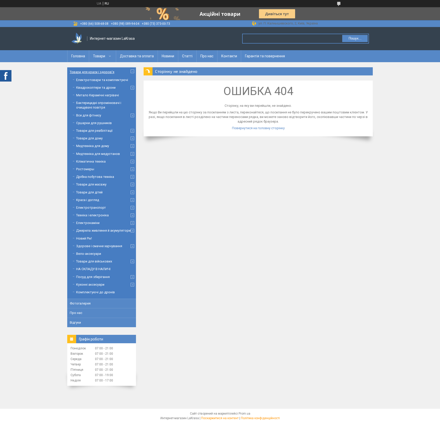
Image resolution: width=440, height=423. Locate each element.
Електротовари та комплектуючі (102, 80)
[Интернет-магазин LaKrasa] (77, 38)
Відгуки (75, 322)
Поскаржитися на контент (220, 418)
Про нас (206, 56)
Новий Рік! (84, 238)
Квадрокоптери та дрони (96, 87)
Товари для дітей (89, 192)
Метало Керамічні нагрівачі (97, 95)
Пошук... (355, 38)
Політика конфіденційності (260, 418)
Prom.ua (244, 413)
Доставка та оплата (137, 56)
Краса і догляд (87, 200)
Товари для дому (89, 138)
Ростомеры (85, 169)
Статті (187, 56)
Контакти (229, 56)
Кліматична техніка (91, 161)
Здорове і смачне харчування (99, 246)
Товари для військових (94, 261)
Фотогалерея (80, 303)
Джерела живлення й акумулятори (103, 230)
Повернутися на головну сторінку (258, 128)
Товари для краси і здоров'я (92, 72)
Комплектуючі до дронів (95, 292)
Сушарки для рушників (94, 123)
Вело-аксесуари (88, 254)
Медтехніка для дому (92, 146)
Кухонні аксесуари (90, 284)
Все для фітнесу (88, 115)
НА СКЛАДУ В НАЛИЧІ (93, 269)
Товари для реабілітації (94, 131)
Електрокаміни (88, 223)
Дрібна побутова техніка (95, 177)
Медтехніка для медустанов (98, 154)
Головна (78, 56)
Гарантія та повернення (265, 56)
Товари (99, 56)
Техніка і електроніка (92, 215)
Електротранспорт (91, 207)
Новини (168, 56)
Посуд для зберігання (93, 277)
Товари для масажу (91, 184)
